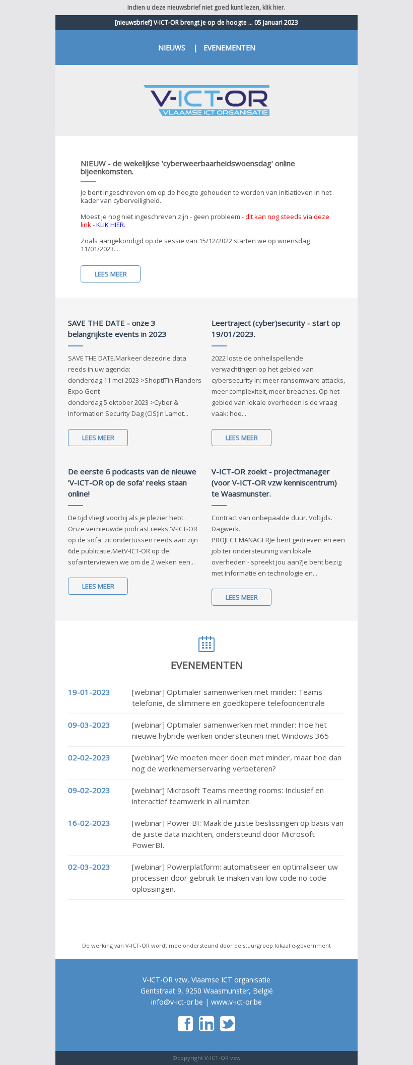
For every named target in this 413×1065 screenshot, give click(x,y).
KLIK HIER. (110, 224)
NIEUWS (171, 47)
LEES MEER (111, 273)
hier (278, 7)
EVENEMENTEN (229, 47)
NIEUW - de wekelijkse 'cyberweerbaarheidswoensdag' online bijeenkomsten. (188, 167)
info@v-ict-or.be (177, 1002)
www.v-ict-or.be (236, 1002)
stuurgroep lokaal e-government (287, 945)
